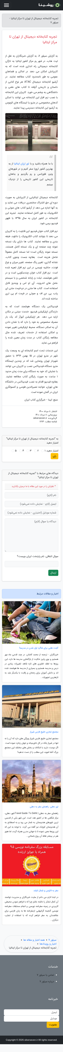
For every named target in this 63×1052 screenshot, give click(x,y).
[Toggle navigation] (6, 5)
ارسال (53, 573)
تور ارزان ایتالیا (21, 164)
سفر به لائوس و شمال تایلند (45, 890)
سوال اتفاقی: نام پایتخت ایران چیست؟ (37, 556)
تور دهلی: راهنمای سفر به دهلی (44, 806)
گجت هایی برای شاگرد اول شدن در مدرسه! (38, 648)
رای (54, 456)
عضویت (53, 1025)
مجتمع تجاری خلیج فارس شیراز (44, 732)
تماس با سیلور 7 (45, 975)
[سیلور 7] (49, 5)
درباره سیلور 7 (47, 981)
